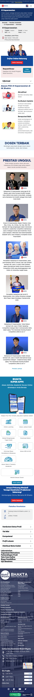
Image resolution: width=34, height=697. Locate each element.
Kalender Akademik (22, 640)
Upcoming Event (5, 634)
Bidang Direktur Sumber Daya (8, 643)
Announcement (4, 639)
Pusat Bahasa (21, 631)
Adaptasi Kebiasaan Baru (7, 640)
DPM (19, 591)
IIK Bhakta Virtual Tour (6, 602)
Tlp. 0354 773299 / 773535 (14, 656)
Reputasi (3, 625)
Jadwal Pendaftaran (5, 588)
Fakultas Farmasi (5, 605)
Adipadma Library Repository (25, 619)
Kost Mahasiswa (22, 585)
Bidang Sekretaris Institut (7, 645)
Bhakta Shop (21, 645)
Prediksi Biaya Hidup (23, 588)
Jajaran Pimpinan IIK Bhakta (7, 629)
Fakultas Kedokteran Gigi (7, 609)
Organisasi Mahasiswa (23, 590)
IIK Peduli (20, 643)
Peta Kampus (4, 601)
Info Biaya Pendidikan (6, 592)
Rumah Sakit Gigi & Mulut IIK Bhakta (25, 627)
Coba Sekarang (27, 70)
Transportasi (21, 586)
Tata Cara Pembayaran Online (8, 586)
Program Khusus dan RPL (7, 595)
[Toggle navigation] (31, 5)
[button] (15, 694)
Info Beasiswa (4, 594)
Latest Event (4, 637)
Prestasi (2, 627)
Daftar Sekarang (18, 2)
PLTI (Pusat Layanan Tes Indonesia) (24, 633)
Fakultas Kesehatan (15, 22)
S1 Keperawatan (9, 24)
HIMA (19, 594)
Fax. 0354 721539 (11, 658)
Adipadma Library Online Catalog (24, 621)
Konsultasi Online (5, 589)
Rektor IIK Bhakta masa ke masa (8, 626)
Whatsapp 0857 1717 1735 (14, 661)
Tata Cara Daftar (5, 583)
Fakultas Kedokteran (6, 614)
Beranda (4, 22)
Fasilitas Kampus (5, 599)
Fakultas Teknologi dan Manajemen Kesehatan (13, 612)
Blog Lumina (21, 638)
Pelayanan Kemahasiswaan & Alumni (25, 629)
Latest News (4, 636)
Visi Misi (3, 623)
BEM (19, 593)
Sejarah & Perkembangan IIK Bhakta (7, 620)
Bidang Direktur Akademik (7, 642)
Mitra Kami (20, 636)
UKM (19, 596)
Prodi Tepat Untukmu (6, 591)
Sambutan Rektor (5, 622)
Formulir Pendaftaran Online (7, 585)
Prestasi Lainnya (17, 368)
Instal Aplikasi (17, 482)
